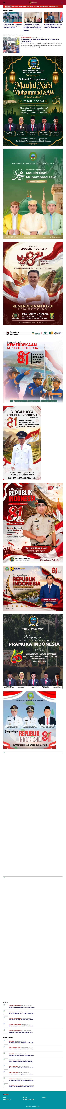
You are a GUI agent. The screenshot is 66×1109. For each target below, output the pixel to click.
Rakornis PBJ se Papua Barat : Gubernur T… (21, 1032)
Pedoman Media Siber (28, 1099)
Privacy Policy (7, 1099)
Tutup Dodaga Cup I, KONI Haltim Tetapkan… (21, 1049)
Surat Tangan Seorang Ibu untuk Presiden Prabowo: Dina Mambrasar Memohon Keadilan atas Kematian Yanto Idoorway (53, 27)
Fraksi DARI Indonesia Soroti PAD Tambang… (21, 1061)
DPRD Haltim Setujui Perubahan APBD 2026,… (21, 1080)
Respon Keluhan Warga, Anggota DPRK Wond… (22, 1007)
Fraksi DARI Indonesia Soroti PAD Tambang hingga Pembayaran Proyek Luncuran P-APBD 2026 (12, 26)
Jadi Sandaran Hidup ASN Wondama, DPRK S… (21, 1019)
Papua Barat (29, 37)
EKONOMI (11, 1005)
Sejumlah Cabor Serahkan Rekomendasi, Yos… (22, 1067)
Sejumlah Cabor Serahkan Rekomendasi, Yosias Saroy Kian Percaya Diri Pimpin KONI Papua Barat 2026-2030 (32, 27)
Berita (10, 1047)
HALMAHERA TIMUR (16, 1047)
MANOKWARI (23, 37)
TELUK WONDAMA (17, 1005)
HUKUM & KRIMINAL (13, 1085)
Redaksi (25, 1097)
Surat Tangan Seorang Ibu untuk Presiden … (21, 1074)
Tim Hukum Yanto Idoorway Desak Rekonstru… (22, 1086)
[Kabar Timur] (33, 2)
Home (4, 1097)
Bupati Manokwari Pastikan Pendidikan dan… (21, 1042)
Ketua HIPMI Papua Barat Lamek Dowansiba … (21, 1013)
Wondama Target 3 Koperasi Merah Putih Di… (21, 1026)
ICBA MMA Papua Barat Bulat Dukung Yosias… (21, 1055)
